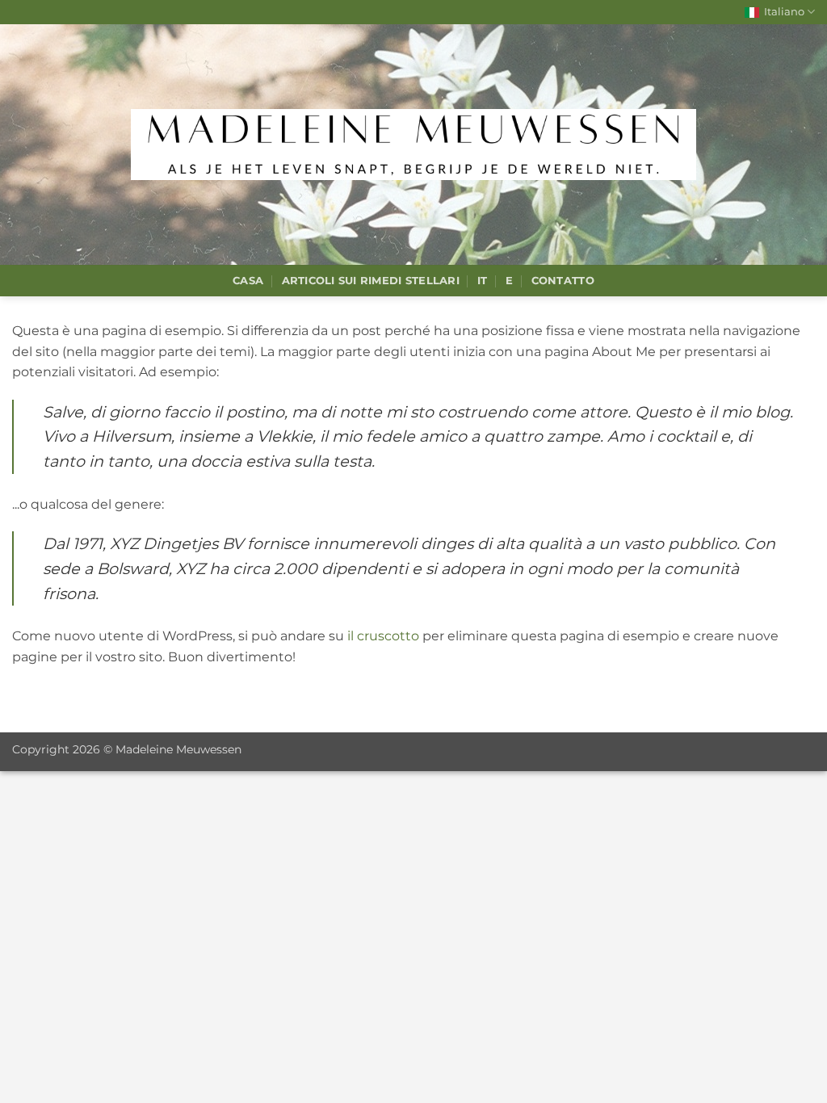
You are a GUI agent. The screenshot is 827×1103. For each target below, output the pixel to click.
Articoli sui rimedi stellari (371, 281)
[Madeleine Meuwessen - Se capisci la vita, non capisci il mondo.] (413, 144)
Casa (248, 281)
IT (482, 281)
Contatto (562, 281)
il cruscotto (383, 636)
